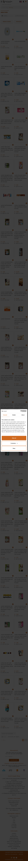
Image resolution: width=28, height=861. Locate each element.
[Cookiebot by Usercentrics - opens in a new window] (20, 411)
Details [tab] (14, 414)
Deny (14, 448)
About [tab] (22, 414)
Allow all (14, 438)
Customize (13, 443)
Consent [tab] (5, 414)
